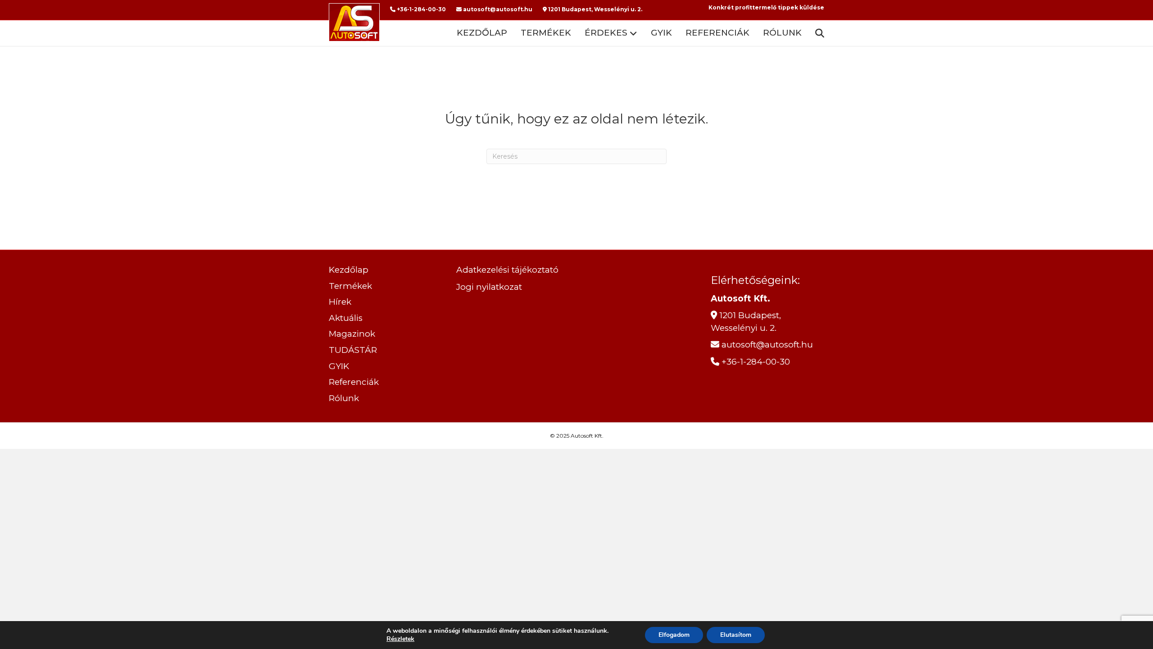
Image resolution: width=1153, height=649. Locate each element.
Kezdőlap (482, 32)
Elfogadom (674, 635)
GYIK (661, 32)
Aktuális (346, 318)
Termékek (546, 32)
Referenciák (717, 32)
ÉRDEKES (606, 32)
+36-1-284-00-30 (420, 9)
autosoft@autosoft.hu (497, 9)
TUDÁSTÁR (353, 350)
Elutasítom (735, 635)
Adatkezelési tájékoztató (507, 270)
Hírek (340, 302)
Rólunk (782, 32)
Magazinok (352, 334)
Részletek (400, 639)
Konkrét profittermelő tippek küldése (766, 7)
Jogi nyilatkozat (489, 287)
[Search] (816, 33)
